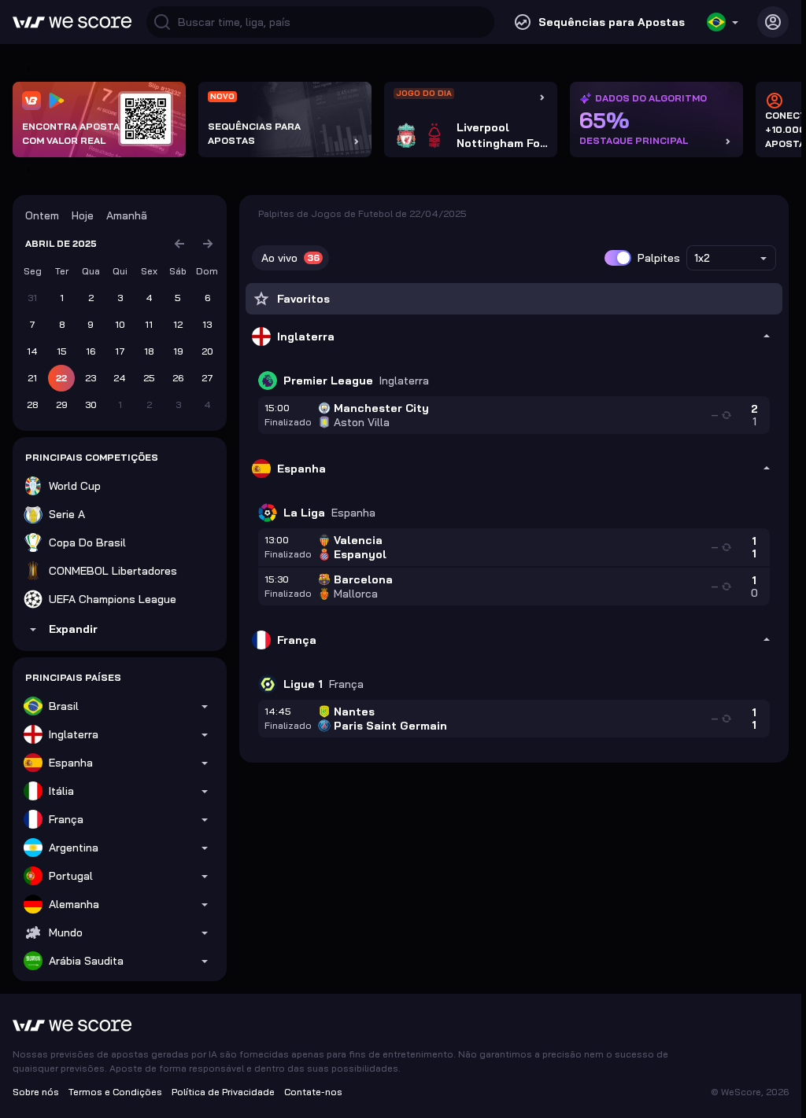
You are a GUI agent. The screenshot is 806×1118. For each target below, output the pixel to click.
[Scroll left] (25, 69)
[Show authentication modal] (773, 22)
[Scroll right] (25, 169)
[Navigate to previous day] (179, 243)
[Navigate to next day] (207, 243)
